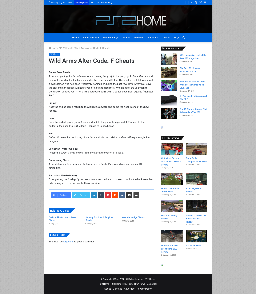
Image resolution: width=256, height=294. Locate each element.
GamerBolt (152, 284)
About (107, 288)
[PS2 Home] (128, 19)
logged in (68, 241)
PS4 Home (116, 284)
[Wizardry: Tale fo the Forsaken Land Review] (196, 206)
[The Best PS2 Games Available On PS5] (169, 72)
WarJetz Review (193, 245)
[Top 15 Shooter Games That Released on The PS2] (169, 113)
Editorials (153, 37)
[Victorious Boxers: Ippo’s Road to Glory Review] (172, 149)
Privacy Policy (144, 288)
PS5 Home (128, 284)
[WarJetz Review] (196, 236)
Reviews (138, 37)
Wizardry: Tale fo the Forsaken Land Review (196, 218)
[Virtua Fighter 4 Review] (196, 179)
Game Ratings (110, 37)
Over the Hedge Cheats (133, 217)
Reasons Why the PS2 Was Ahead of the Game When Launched (192, 84)
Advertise (129, 288)
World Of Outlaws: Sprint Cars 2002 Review (170, 248)
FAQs (176, 37)
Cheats (166, 37)
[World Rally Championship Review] (196, 149)
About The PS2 (91, 37)
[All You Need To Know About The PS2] (169, 100)
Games (126, 37)
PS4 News (140, 284)
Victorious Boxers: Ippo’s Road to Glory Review (171, 161)
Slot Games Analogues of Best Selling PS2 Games (119, 2)
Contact (117, 288)
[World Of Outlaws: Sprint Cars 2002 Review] (172, 236)
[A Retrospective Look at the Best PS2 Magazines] (169, 59)
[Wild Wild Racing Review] (172, 206)
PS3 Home (104, 284)
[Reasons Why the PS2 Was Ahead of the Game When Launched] (169, 85)
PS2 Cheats (66, 48)
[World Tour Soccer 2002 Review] (172, 179)
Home (75, 37)
